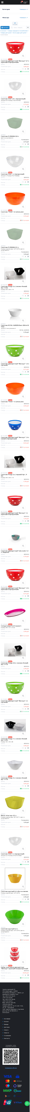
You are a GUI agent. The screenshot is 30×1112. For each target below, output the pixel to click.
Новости (6, 1033)
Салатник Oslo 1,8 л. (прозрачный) (13, 99)
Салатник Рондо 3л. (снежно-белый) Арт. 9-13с (14, 778)
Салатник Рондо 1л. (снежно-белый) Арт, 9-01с (14, 739)
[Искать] (12, 28)
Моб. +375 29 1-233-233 (8, 1002)
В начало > (3, 31)
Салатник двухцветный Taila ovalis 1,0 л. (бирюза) (14, 551)
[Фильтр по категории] (28, 27)
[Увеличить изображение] (23, 56)
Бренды (6, 1024)
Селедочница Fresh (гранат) (11, 626)
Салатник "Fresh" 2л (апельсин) (12, 212)
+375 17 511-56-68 (7, 997)
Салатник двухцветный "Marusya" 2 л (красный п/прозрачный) (14, 513)
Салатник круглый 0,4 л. (9, 929)
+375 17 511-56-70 (7, 1001)
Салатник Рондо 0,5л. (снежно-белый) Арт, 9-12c (14, 663)
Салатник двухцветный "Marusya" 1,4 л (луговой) (15, 364)
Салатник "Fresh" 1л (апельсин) (12, 402)
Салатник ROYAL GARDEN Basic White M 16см (15, 326)
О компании (7, 1035)
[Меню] (2, 2)
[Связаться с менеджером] (27, 1103)
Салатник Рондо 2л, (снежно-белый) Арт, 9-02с (14, 287)
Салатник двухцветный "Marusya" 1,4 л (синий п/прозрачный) (15, 438)
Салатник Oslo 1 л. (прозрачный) (12, 174)
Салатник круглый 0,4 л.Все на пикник (14, 891)
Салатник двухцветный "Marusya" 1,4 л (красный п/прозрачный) (15, 588)
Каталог (6, 1021)
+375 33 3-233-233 (7, 1004)
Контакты (7, 1038)
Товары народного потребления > (18, 31)
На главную (7, 1018)
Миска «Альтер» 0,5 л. (9, 815)
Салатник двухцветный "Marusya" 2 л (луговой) (14, 701)
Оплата (6, 1030)
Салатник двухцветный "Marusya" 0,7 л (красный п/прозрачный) (15, 61)
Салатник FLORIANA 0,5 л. (10, 247)
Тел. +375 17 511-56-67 (8, 996)
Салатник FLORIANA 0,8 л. (10, 136)
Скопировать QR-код (11, 1068)
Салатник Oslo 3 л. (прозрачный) (12, 854)
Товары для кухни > (6, 33)
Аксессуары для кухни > (20, 33)
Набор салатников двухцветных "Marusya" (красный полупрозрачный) (14, 968)
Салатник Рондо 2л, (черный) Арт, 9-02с (14, 475)
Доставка (7, 1027)
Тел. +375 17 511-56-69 (8, 999)
